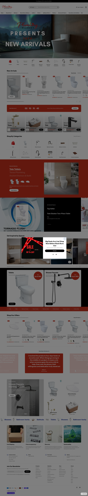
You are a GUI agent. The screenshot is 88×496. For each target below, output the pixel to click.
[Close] (65, 239)
